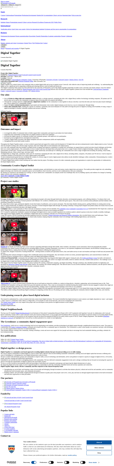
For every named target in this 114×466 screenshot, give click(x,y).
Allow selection (99, 447)
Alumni (26, 43)
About (3, 40)
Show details (93, 462)
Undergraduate (10, 15)
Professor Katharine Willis (25, 81)
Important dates (66, 15)
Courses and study (9, 414)
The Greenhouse (5, 325)
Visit (33, 43)
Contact (45, 43)
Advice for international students (35, 29)
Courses (3, 15)
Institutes (3, 22)
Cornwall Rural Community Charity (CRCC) (44, 390)
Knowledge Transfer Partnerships (38, 36)
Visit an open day (76, 15)
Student (3, 45)
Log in (17, 5)
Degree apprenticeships (22, 36)
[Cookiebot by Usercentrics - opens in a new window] (11, 462)
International (5, 26)
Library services (57, 15)
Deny (99, 453)
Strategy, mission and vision (8, 43)
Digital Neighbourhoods (22, 313)
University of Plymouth (28, 382)
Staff (3, 46)
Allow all (99, 442)
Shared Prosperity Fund (14, 75)
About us (6, 425)
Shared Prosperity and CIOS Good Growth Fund (36, 89)
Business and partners (10, 420)
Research (4, 19)
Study (3, 12)
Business (4, 33)
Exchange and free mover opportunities (56, 29)
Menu (11, 5)
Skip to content (5, 1)
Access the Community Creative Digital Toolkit (15, 176)
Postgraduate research (16, 22)
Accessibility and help (11, 430)
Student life (40, 15)
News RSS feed (9, 427)
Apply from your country (19, 29)
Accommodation (48, 15)
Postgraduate (18, 15)
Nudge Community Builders (19, 327)
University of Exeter (52, 79)
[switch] (51, 462)
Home (2, 48)
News (30, 43)
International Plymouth (10, 417)
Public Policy (58, 22)
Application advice (6, 29)
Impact (8, 22)
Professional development (29, 15)
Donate (63, 36)
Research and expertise (12, 48)
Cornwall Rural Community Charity (21, 79)
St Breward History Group (89, 258)
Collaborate (69, 36)
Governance (20, 43)
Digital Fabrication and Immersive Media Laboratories (64, 215)
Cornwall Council (63, 79)
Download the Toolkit (7, 304)
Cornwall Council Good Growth (31, 75)
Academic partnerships (54, 36)
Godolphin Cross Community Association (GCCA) (73, 209)
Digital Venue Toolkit (9, 302)
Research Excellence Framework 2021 (43, 22)
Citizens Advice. (35, 91)
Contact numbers (9, 429)
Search (4, 5)
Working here (39, 43)
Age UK (81, 79)
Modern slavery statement (11, 432)
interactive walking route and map (18, 264)
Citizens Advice (73, 79)
